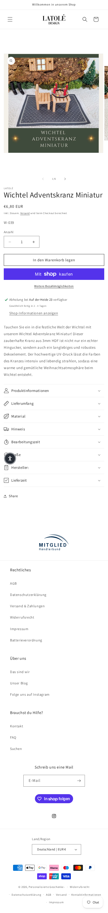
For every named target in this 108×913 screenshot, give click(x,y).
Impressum (19, 629)
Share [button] (13, 496)
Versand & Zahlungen (27, 606)
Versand (25, 213)
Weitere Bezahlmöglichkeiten (54, 286)
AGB (13, 583)
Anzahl (8, 232)
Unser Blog (19, 683)
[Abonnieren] (79, 781)
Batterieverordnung (26, 640)
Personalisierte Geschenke (46, 887)
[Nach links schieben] (42, 178)
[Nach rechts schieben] (65, 178)
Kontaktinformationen (86, 894)
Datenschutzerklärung (28, 594)
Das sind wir (20, 672)
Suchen (16, 748)
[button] (10, 19)
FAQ (13, 737)
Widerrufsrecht (22, 617)
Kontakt (16, 726)
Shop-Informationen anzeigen (33, 313)
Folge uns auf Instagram (30, 694)
